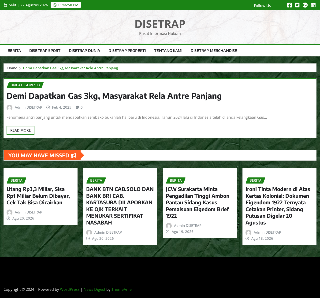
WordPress (70, 289)
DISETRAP (160, 23)
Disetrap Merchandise (214, 50)
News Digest (94, 289)
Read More (20, 130)
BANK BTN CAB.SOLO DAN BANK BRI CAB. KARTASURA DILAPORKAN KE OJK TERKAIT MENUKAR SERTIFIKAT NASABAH (120, 206)
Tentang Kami (168, 50)
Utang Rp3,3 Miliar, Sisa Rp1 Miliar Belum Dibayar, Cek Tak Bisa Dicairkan (38, 196)
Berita (14, 50)
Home (12, 68)
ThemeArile (122, 289)
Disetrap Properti (127, 50)
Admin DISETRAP (28, 107)
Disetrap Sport (44, 50)
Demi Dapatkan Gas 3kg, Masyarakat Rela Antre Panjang (70, 68)
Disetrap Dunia (84, 50)
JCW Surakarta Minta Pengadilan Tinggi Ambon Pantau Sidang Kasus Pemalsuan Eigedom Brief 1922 (197, 202)
